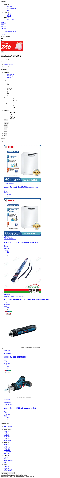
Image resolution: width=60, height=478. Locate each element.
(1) (9, 77)
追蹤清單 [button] (6, 31)
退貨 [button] (10, 31)
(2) (10, 74)
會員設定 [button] (13, 31)
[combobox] (30, 57)
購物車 (2, 24)
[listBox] (30, 138)
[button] (30, 11)
